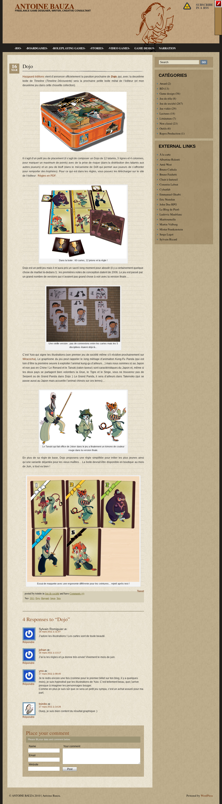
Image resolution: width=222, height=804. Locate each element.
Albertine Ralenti (170, 159)
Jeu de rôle (166, 98)
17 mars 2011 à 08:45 (50, 674)
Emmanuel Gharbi (170, 194)
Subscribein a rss (204, 6)
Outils (163, 128)
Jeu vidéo (165, 108)
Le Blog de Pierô (169, 209)
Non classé (166, 123)
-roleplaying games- (68, 48)
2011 (32, 598)
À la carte (165, 154)
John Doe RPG (168, 204)
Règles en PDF (47, 175)
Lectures (165, 113)
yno (41, 671)
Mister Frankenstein (171, 229)
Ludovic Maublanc (171, 214)
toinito (43, 704)
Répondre (28, 642)
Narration (167, 48)
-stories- (97, 48)
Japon (52, 598)
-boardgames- (37, 48)
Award (163, 83)
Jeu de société (52, 593)
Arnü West (166, 164)
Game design (144, 48)
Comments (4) (77, 593)
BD (161, 88)
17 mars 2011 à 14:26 (50, 707)
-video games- (119, 48)
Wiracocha (29, 359)
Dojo (28, 66)
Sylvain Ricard (168, 239)
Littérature (166, 118)
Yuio (59, 598)
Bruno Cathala (168, 169)
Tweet (140, 591)
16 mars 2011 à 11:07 (50, 631)
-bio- (18, 48)
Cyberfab (165, 189)
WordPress (207, 795)
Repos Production (170, 133)
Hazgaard (45, 598)
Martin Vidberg (169, 224)
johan (42, 649)
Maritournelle (168, 219)
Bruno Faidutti (168, 174)
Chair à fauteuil (169, 179)
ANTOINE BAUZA (44, 6)
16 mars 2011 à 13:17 (50, 652)
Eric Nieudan (167, 199)
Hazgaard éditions (33, 76)
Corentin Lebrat (169, 184)
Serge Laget (166, 234)
